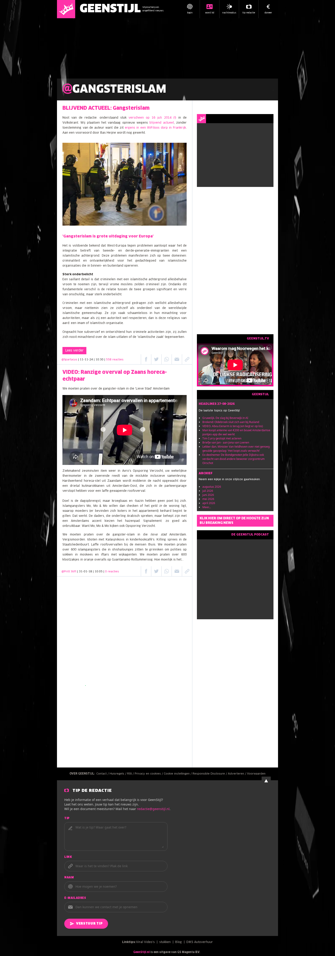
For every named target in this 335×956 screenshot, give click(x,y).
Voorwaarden (256, 773)
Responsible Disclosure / (210, 773)
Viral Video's (145, 942)
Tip (67, 818)
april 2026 (208, 503)
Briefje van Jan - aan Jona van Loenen (225, 442)
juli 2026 (207, 491)
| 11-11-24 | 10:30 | (101, 359)
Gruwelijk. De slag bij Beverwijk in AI (225, 418)
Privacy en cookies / (149, 773)
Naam (69, 877)
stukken (165, 942)
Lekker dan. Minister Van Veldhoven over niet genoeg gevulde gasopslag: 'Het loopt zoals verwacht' (236, 449)
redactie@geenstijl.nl (153, 809)
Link (68, 857)
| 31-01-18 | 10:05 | (98, 571)
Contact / (103, 773)
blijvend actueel (161, 122)
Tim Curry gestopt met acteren (221, 438)
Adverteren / (237, 773)
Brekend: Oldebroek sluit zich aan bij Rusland (230, 422)
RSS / (131, 773)
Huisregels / (118, 773)
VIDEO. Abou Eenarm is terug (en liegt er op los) (232, 426)
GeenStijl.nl (141, 952)
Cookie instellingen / (178, 773)
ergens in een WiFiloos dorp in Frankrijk (155, 127)
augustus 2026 (211, 487)
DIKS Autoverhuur (199, 942)
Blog (178, 942)
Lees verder (74, 350)
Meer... (206, 507)
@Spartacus (69, 359)
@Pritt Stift (69, 571)
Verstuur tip (89, 923)
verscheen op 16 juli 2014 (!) (152, 117)
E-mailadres (75, 898)
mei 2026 (208, 499)
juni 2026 (208, 495)
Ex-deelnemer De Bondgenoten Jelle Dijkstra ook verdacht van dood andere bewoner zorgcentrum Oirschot (233, 459)
